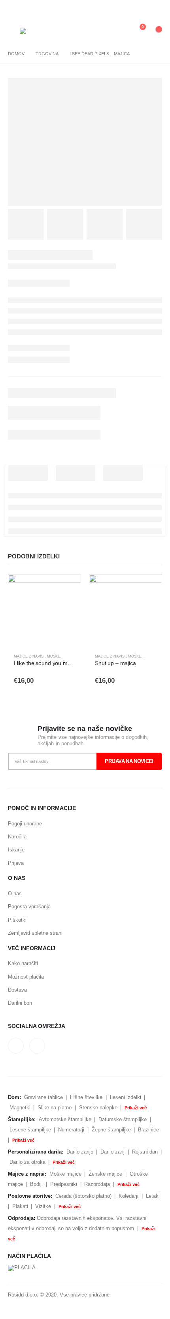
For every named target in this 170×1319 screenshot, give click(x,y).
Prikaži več (136, 1107)
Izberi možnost (68, 588)
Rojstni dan (145, 1152)
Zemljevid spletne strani (35, 933)
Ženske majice (105, 1174)
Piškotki (17, 920)
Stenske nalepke (98, 1107)
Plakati (20, 1206)
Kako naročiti (23, 963)
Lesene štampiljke (30, 1130)
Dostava (17, 990)
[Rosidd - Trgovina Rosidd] (31, 31)
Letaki (153, 1196)
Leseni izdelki (125, 1097)
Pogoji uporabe (25, 824)
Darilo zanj (112, 1152)
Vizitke (43, 1206)
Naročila (17, 837)
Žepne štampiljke (111, 1130)
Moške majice (61, 656)
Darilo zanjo (79, 1152)
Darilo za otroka (27, 1162)
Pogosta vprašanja (29, 906)
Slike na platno (55, 1107)
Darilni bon (20, 1003)
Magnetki (19, 1107)
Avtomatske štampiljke (65, 1119)
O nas (15, 893)
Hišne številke (86, 1097)
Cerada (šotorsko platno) (83, 1196)
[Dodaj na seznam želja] (71, 657)
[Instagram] (156, 9)
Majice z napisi (29, 656)
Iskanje (16, 850)
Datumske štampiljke (122, 1119)
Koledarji (128, 1196)
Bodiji (36, 1184)
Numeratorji (71, 1130)
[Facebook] (142, 9)
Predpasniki (63, 1184)
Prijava (16, 863)
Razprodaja (97, 1184)
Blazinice (148, 1130)
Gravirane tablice (43, 1097)
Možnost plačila (26, 977)
